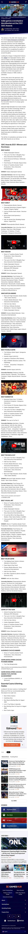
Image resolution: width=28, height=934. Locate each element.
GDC (8, 752)
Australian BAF (5, 100)
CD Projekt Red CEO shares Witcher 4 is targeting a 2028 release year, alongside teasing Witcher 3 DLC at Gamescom (6, 874)
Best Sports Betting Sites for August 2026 (14, 701)
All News (14, 800)
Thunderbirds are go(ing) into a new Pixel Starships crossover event (19, 874)
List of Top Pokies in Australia (12, 704)
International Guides (7, 897)
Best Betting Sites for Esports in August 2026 (15, 707)
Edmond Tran (9, 28)
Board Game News (12, 826)
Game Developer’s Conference (15, 40)
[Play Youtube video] (14, 193)
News (6, 17)
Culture (18, 766)
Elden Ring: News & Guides (20, 893)
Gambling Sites (8, 698)
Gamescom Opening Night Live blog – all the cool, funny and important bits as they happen (17, 762)
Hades (5, 57)
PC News (9, 820)
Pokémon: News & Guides (7, 893)
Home (2, 17)
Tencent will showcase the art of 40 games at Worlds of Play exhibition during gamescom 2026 (17, 786)
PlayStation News (11, 809)
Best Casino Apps (9, 710)
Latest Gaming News (8, 890)
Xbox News (10, 815)
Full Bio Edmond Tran (12, 744)
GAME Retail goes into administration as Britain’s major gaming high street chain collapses (17, 770)
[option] (7, 872)
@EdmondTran (18, 741)
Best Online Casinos (9, 696)
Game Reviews (20, 890)
